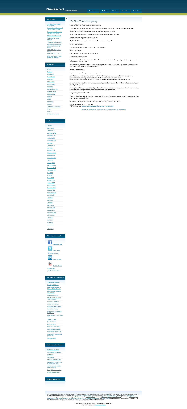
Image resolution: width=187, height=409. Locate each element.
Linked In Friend (57, 259)
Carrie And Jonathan (52, 295)
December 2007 (51, 165)
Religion (49, 104)
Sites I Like (125, 10)
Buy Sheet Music (51, 321)
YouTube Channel (57, 265)
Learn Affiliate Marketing (53, 287)
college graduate (90, 397)
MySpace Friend (54, 253)
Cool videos (50, 74)
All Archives (50, 229)
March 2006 (50, 205)
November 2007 (51, 168)
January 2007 (51, 182)
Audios (49, 69)
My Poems (50, 354)
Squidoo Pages (51, 268)
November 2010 (51, 135)
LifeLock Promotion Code (54, 359)
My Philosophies (51, 91)
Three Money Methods (53, 282)
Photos (114, 10)
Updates (49, 111)
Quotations (50, 101)
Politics (49, 99)
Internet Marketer (63, 398)
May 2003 (50, 222)
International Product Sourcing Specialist (79, 398)
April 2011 (49, 125)
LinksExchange (51, 84)
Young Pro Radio (51, 319)
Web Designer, (134, 397)
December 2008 (51, 153)
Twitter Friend (56, 250)
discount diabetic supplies (54, 366)
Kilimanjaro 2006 (51, 338)
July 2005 (49, 217)
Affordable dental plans (53, 372)
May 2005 (50, 220)
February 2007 (51, 180)
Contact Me (136, 10)
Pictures (49, 96)
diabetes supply (51, 367)
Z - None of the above (53, 114)
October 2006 (51, 190)
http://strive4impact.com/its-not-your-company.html (98, 106)
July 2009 (49, 148)
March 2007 (50, 177)
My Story (104, 10)
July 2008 (49, 160)
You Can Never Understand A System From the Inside (55, 28)
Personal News (51, 94)
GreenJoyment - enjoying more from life (54, 292)
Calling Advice (51, 315)
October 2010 (51, 138)
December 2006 (51, 185)
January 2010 (51, 145)
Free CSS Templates (100, 405)
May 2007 (50, 173)
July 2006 (49, 197)
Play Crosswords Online (53, 326)
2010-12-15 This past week (54, 53)
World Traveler (106, 398)
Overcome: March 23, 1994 (54, 42)
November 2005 (51, 212)
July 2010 (49, 143)
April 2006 (50, 202)
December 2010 (51, 133)
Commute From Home (53, 301)
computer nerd (111, 395)
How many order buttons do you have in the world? (54, 32)
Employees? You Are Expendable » (116, 109)
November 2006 (51, 187)
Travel (49, 109)
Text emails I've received (53, 106)
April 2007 (50, 175)
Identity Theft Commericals (54, 370)
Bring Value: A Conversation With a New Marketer (54, 57)
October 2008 (51, 155)
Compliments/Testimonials (54, 352)
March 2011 (50, 128)
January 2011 (51, 130)
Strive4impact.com (101, 109)
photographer (87, 395)
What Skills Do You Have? (54, 35)
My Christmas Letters (53, 349)
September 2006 (51, 192)
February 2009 (51, 150)
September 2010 (51, 140)
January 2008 (51, 163)
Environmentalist (94, 398)
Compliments (50, 357)
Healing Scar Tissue (52, 309)
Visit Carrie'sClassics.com (54, 331)
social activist (130, 395)
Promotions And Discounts (54, 306)
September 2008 (51, 158)
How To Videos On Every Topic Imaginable (54, 298)
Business (49, 71)
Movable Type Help (52, 89)
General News (51, 76)
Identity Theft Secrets (53, 304)
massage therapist (79, 395)
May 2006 (50, 200)
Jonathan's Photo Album (53, 270)
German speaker (106, 397)
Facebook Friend (57, 244)
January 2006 (51, 210)
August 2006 (50, 195)
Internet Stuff (50, 81)
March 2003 (50, 225)
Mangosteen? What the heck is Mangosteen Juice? (54, 362)
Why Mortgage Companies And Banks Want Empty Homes (54, 46)
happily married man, (52, 398)
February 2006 (51, 207)
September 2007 (51, 170)
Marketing (50, 86)
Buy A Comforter (51, 324)
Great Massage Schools (53, 329)
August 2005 (50, 215)
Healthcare (50, 79)
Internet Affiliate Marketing (54, 288)
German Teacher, (116, 397)
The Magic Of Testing (53, 285)
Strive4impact (93, 10)
